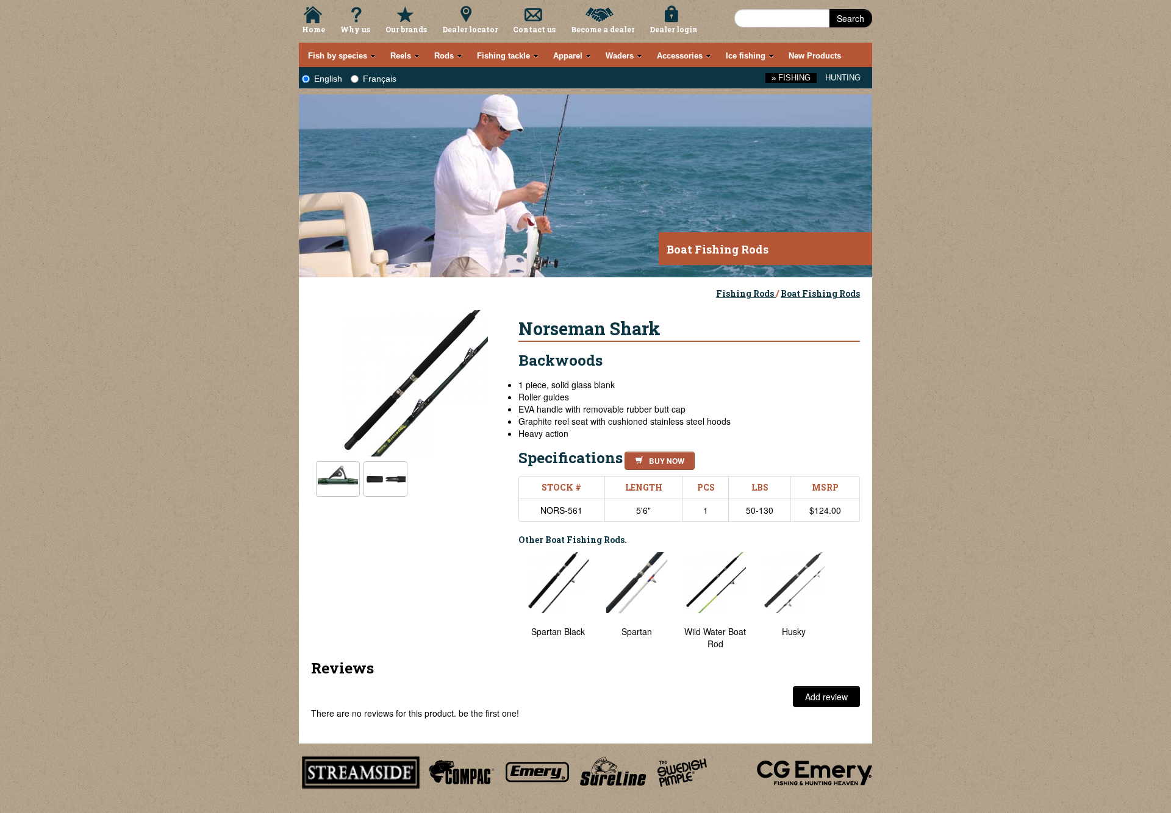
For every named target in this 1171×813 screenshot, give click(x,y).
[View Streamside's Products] (361, 770)
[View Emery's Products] (538, 770)
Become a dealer (602, 29)
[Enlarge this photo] (415, 381)
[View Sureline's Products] (613, 770)
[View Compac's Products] (459, 770)
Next (848, 601)
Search (850, 18)
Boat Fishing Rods (820, 293)
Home (313, 29)
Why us (355, 29)
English (328, 78)
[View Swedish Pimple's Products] (682, 770)
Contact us (534, 29)
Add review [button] (826, 697)
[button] (657, 459)
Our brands (406, 29)
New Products (815, 55)
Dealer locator (470, 29)
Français (379, 78)
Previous (509, 601)
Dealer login (674, 29)
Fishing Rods (746, 293)
